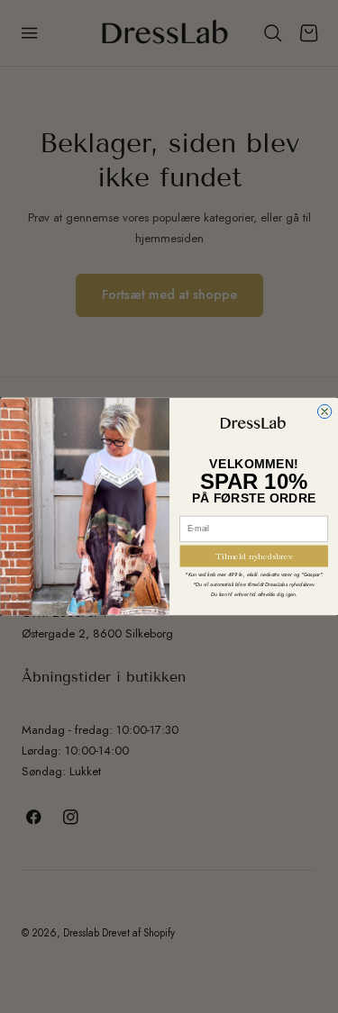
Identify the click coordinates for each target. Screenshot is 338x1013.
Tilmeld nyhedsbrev (253, 556)
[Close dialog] (324, 411)
